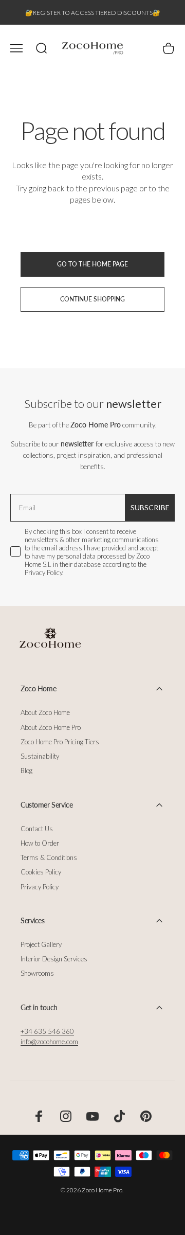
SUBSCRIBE (150, 507)
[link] (47, 1031)
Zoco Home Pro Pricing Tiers (60, 742)
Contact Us (37, 829)
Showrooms (37, 973)
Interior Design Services (54, 959)
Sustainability (40, 756)
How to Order (40, 843)
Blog (26, 770)
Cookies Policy (41, 872)
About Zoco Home (45, 712)
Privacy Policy (40, 887)
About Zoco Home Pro (51, 727)
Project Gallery (41, 944)
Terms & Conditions (49, 857)
